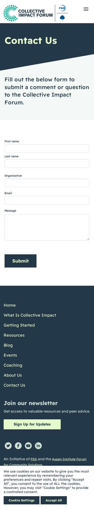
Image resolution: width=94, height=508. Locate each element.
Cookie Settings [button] (21, 500)
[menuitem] (30, 305)
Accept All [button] (54, 500)
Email (8, 193)
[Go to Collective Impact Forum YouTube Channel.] (28, 445)
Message (10, 210)
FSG (34, 459)
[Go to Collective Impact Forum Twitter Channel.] (8, 445)
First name (12, 141)
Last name (11, 156)
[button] (86, 9)
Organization (13, 175)
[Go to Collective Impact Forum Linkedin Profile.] (38, 445)
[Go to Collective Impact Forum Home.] (35, 13)
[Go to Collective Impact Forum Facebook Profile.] (18, 445)
